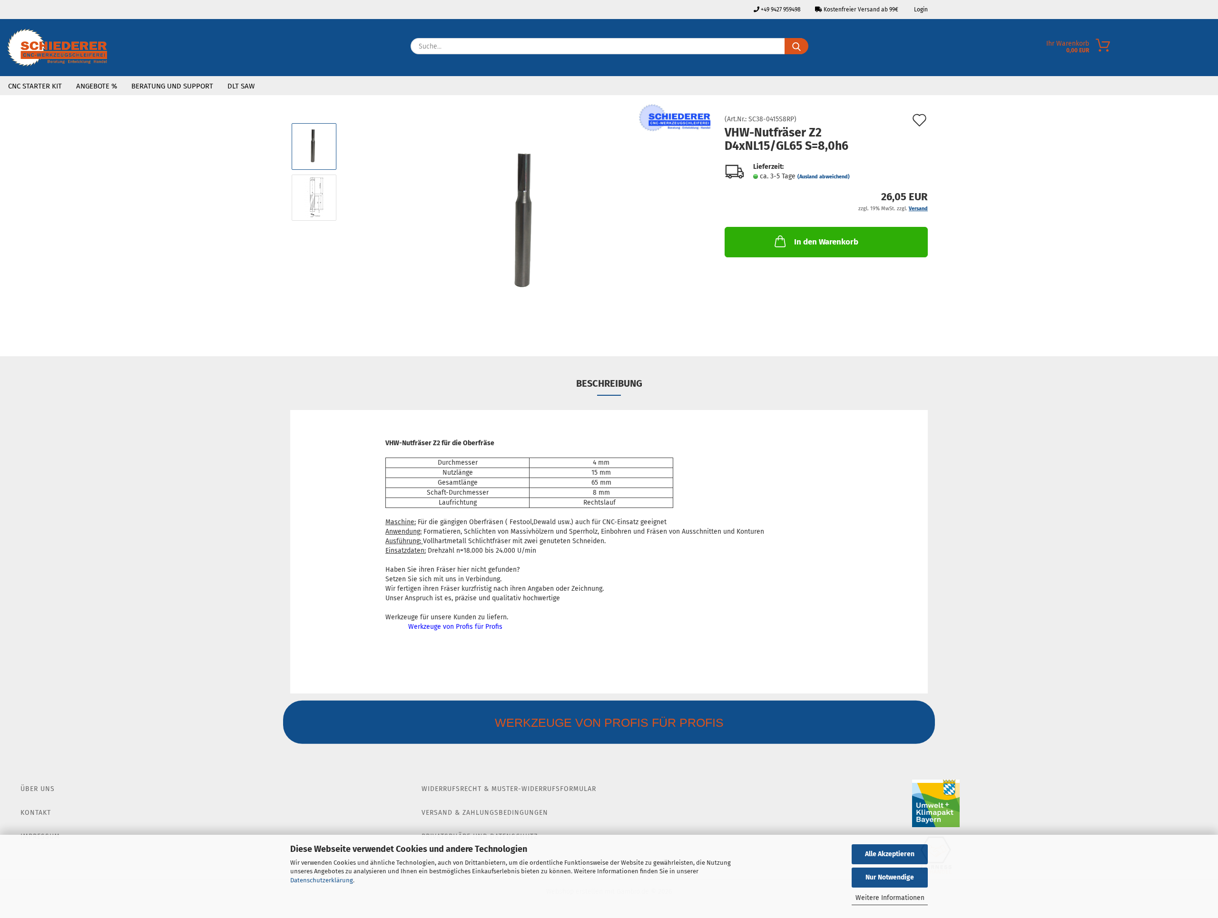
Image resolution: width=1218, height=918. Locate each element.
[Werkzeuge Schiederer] (57, 47)
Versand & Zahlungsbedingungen (485, 813)
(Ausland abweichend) (823, 177)
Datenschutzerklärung (321, 880)
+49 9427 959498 (780, 9)
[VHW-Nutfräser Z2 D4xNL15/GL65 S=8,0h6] (527, 223)
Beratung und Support (172, 86)
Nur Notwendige (889, 877)
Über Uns (37, 789)
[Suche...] (796, 46)
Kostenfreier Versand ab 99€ (860, 9)
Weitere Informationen (889, 898)
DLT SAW (241, 86)
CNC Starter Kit (35, 86)
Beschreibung (609, 383)
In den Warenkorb (826, 242)
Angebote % (96, 86)
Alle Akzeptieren (889, 854)
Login (920, 9)
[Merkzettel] (1211, 48)
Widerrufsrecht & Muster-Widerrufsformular (509, 789)
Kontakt (35, 813)
